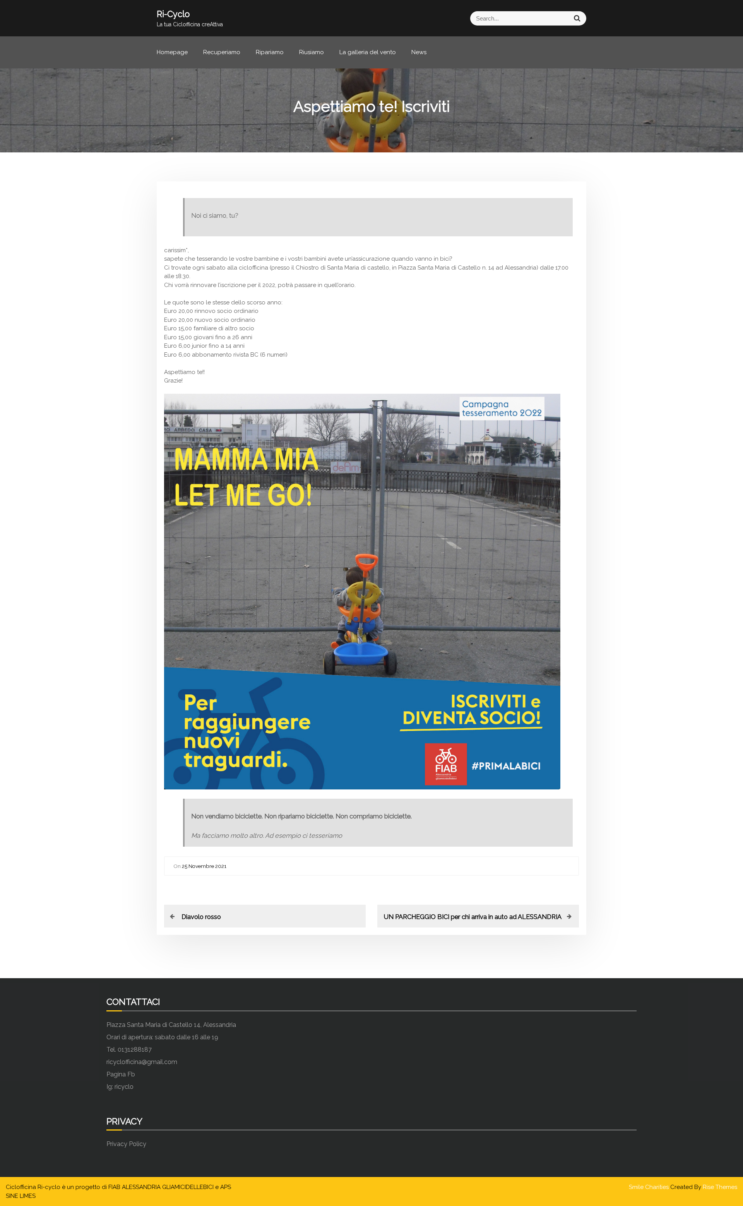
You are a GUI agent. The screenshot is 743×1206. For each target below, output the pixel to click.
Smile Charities (649, 1187)
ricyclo (124, 1086)
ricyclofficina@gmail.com (141, 1062)
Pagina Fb (120, 1074)
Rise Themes (720, 1187)
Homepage (172, 52)
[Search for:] (479, 18)
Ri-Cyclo (173, 14)
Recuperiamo (221, 52)
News (418, 52)
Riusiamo (311, 52)
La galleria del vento (367, 52)
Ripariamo (270, 52)
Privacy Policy (126, 1144)
